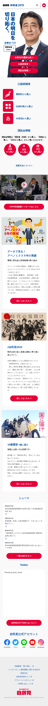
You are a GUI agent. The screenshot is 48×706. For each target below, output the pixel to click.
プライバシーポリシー (23, 680)
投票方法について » (24, 166)
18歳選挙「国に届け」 (23, 666)
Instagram (41, 647)
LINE (24, 647)
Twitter (15, 647)
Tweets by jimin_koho (13, 572)
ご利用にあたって (24, 684)
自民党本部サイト (23, 677)
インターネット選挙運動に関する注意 (23, 670)
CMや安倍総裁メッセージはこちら (23, 207)
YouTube (32, 647)
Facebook (7, 647)
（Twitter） (8, 48)
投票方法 (24, 673)
